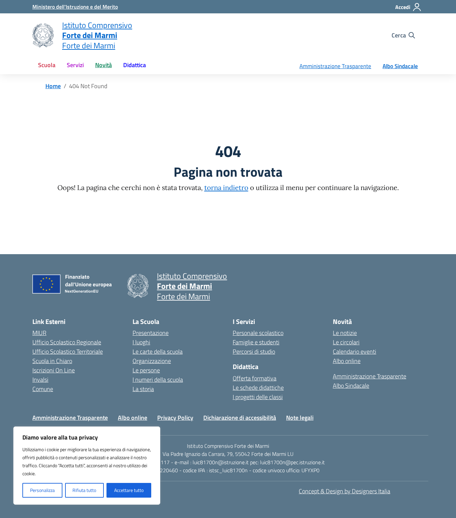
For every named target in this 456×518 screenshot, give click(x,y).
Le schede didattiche (258, 387)
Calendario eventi (354, 351)
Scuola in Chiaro (52, 360)
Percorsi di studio (254, 351)
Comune (42, 388)
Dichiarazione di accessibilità (239, 417)
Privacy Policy (175, 417)
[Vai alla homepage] (43, 35)
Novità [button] (103, 64)
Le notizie (345, 332)
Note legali (299, 417)
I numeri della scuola (158, 379)
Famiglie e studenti (256, 342)
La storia (143, 388)
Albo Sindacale (400, 66)
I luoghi (141, 342)
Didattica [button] (134, 64)
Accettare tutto (129, 490)
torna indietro (226, 187)
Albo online (347, 360)
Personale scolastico (258, 332)
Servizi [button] (75, 64)
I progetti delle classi (258, 396)
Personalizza (42, 490)
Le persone (146, 370)
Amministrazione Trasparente (335, 66)
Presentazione (151, 332)
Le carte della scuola (158, 351)
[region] (86, 465)
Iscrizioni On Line (53, 370)
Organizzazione (152, 360)
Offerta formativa (254, 378)
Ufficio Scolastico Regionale (66, 342)
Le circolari (346, 342)
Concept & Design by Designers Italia (344, 491)
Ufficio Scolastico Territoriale (67, 351)
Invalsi (40, 379)
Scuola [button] (46, 64)
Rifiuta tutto (84, 490)
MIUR (39, 332)
